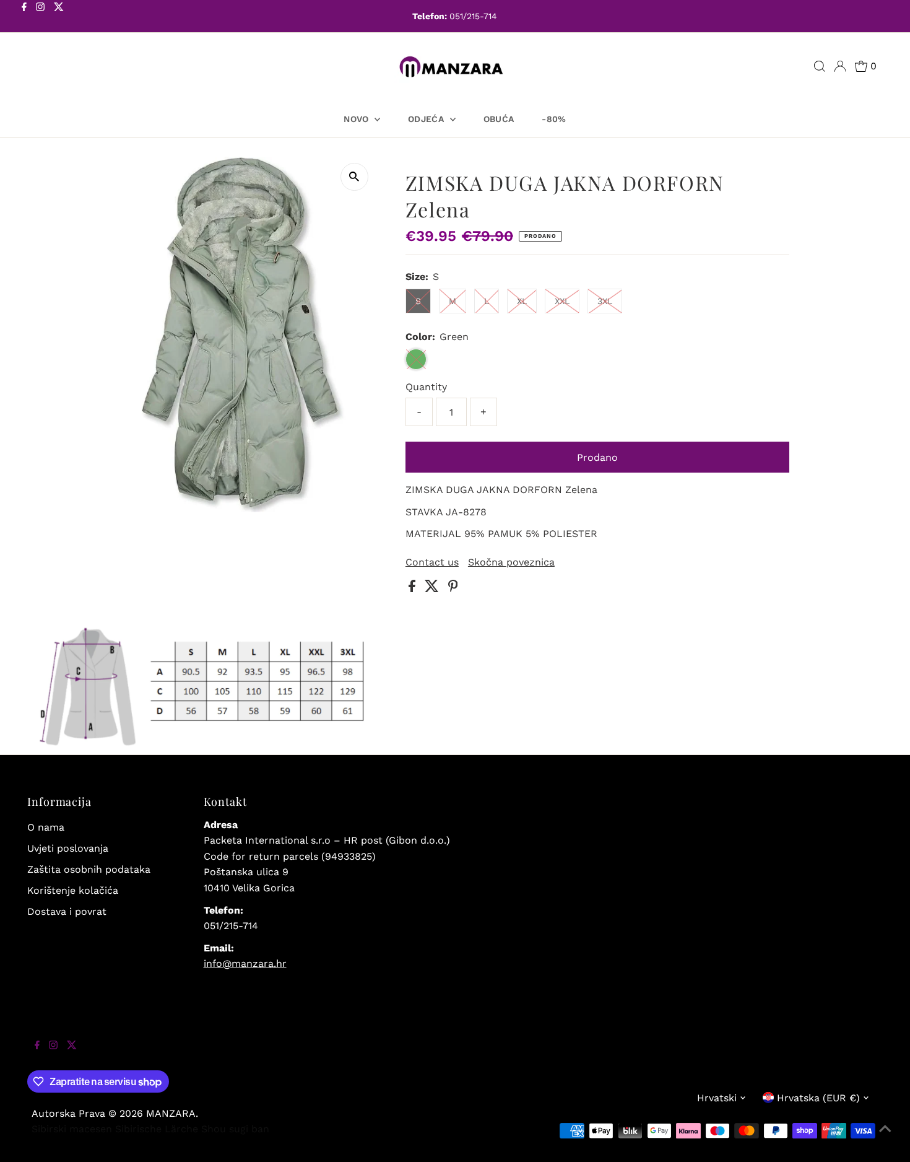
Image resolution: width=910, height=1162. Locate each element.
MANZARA (171, 1113)
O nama (45, 827)
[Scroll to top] (885, 1137)
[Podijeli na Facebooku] (413, 589)
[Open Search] (819, 66)
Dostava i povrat (66, 911)
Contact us (432, 562)
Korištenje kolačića (72, 890)
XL (522, 301)
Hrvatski (717, 1098)
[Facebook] (24, 17)
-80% (554, 119)
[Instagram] (40, 17)
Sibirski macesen (72, 1129)
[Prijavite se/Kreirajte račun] (840, 66)
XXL (562, 301)
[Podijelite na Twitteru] (433, 589)
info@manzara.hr (245, 963)
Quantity (426, 387)
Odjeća (427, 119)
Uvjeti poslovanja (67, 848)
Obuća (498, 119)
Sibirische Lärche (156, 1129)
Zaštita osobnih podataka (88, 869)
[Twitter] (59, 17)
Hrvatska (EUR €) (818, 1098)
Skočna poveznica (511, 562)
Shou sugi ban (235, 1129)
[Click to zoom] (354, 177)
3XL (604, 301)
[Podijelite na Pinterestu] (453, 589)
